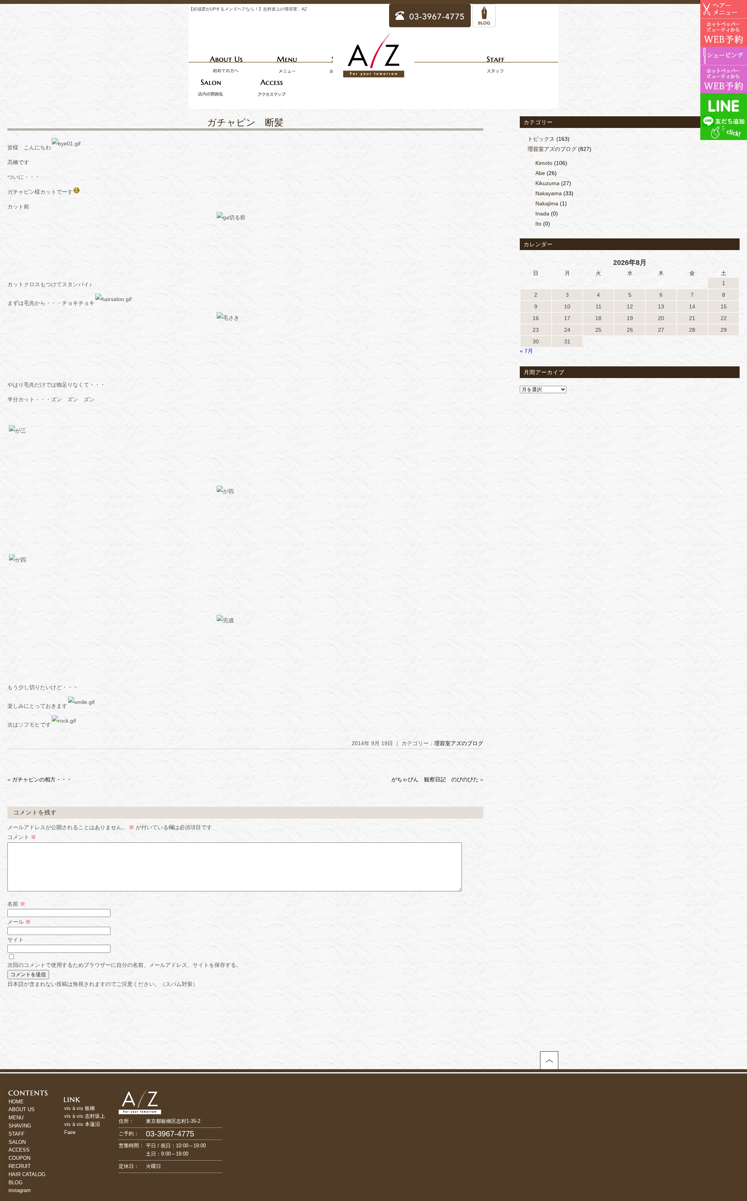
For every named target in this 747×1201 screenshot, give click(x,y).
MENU (16, 1117)
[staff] (495, 64)
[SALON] (210, 87)
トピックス (541, 139)
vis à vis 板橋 (79, 1108)
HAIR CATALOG (27, 1174)
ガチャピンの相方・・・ (42, 779)
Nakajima (546, 203)
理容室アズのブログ (458, 743)
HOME (16, 1102)
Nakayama (548, 193)
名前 (16, 904)
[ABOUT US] (226, 64)
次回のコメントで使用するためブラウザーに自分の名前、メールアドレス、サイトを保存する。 (124, 965)
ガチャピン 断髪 (245, 122)
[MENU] (286, 64)
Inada (542, 213)
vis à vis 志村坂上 (84, 1116)
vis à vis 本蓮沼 (82, 1124)
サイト (15, 940)
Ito (538, 224)
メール (19, 922)
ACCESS (19, 1150)
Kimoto (543, 163)
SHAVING (20, 1126)
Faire (69, 1132)
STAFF (17, 1134)
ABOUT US (22, 1109)
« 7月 (526, 351)
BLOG (16, 1182)
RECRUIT (20, 1166)
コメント (21, 837)
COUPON (19, 1158)
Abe (540, 173)
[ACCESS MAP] (271, 87)
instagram (20, 1190)
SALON (17, 1142)
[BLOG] (484, 23)
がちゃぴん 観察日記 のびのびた (435, 779)
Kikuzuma (547, 183)
